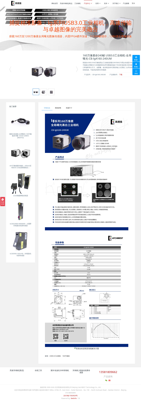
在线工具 (38, 370)
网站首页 (55, 3)
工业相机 (77, 3)
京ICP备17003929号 (70, 396)
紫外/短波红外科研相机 (60, 370)
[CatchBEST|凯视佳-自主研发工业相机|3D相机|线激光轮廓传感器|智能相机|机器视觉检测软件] (16, 3)
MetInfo (74, 398)
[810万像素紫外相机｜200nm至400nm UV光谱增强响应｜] (20, 152)
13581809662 (108, 372)
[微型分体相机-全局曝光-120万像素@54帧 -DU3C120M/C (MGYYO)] (20, 121)
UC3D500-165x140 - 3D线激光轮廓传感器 (20, 254)
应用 (97, 3)
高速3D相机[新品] (66, 3)
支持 (105, 3)
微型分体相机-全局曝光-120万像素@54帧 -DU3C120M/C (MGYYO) (20, 136)
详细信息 (47, 108)
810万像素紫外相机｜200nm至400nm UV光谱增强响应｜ (20, 167)
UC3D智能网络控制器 (20, 196)
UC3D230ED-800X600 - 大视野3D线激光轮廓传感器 (20, 225)
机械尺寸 (69, 108)
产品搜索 (126, 3)
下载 (120, 74)
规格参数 (58, 108)
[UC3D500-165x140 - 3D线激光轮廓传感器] (20, 240)
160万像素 (66, 356)
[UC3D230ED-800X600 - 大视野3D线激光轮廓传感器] (20, 210)
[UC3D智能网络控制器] (20, 182)
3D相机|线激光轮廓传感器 (81, 371)
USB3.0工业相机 (55, 356)
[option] (43, 70)
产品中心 (87, 3)
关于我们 (115, 3)
